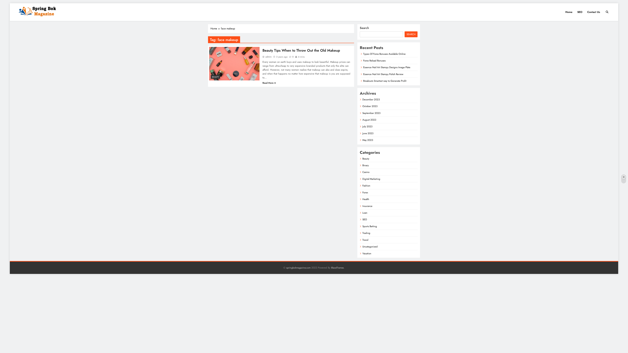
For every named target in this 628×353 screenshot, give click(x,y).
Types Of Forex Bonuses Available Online (384, 54)
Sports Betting (369, 226)
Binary (365, 165)
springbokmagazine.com (298, 267)
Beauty (215, 77)
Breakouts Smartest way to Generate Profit (384, 81)
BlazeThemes (337, 267)
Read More (268, 82)
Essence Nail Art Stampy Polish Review (383, 74)
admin (268, 56)
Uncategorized (370, 246)
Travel (365, 240)
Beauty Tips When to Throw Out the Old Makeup (301, 50)
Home (568, 12)
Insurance (367, 206)
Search (364, 28)
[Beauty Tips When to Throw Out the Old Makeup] (234, 63)
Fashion (366, 185)
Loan (364, 213)
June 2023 (367, 133)
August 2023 (369, 120)
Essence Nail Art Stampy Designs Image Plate (386, 67)
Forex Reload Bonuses (374, 60)
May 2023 (367, 140)
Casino (365, 172)
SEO (579, 12)
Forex (365, 192)
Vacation (366, 253)
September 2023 (371, 113)
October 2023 (369, 106)
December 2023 (371, 99)
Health (365, 199)
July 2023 (367, 126)
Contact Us (593, 12)
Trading (366, 233)
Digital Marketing (371, 179)
